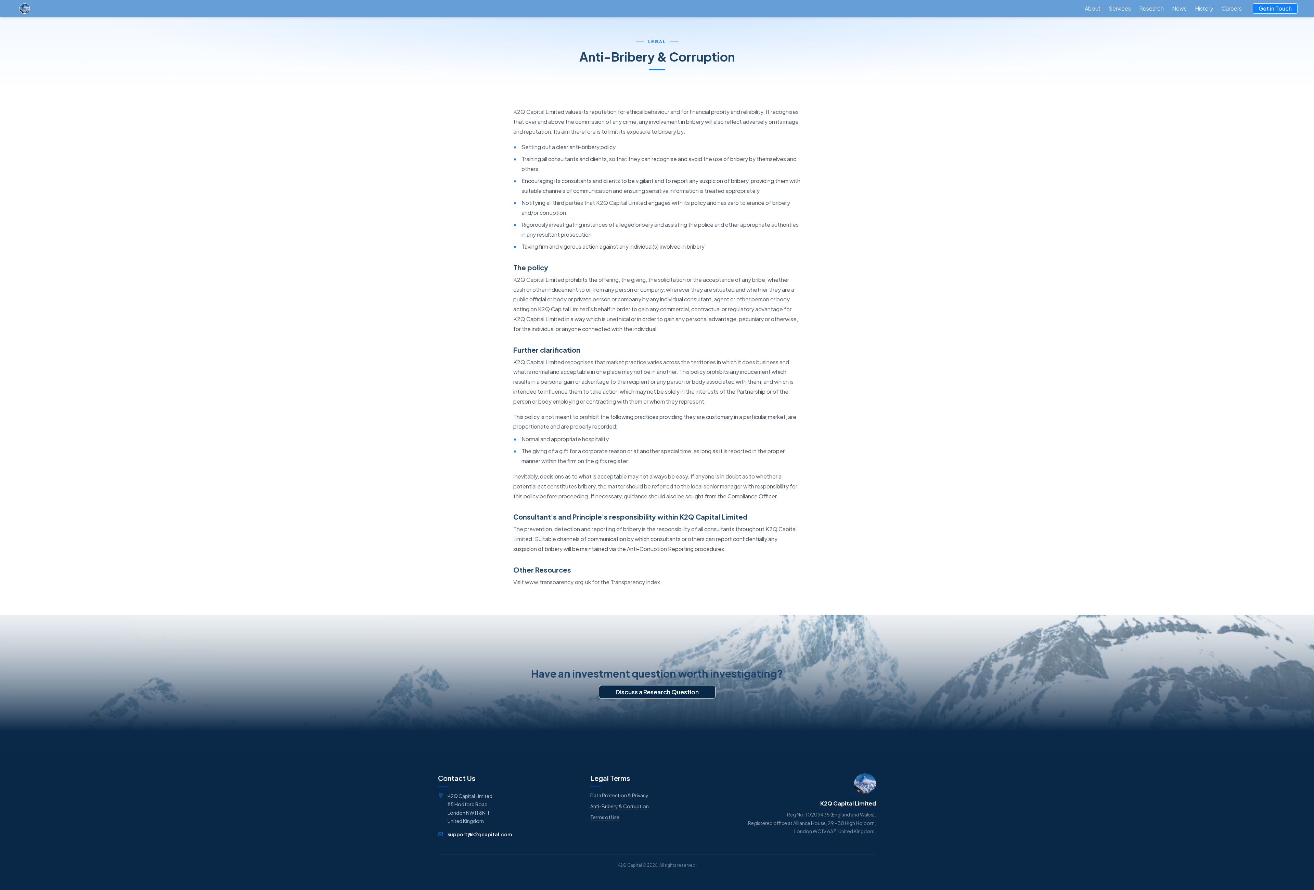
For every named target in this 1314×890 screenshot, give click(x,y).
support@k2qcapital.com (480, 834)
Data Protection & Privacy (619, 795)
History (1204, 8)
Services (1120, 8)
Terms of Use (604, 817)
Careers (1232, 8)
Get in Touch (1275, 8)
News (1179, 8)
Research (1151, 8)
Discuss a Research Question (657, 692)
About (1092, 8)
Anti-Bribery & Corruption (619, 806)
